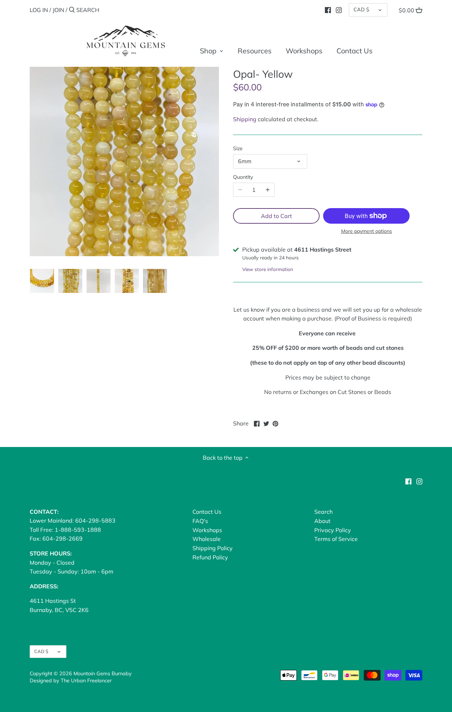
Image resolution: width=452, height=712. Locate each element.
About (322, 520)
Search (323, 511)
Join (58, 9)
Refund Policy (210, 557)
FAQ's (200, 520)
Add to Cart (276, 215)
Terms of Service (336, 538)
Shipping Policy (212, 548)
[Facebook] (328, 9)
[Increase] (267, 189)
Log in (39, 9)
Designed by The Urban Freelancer (71, 680)
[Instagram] (339, 9)
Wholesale (206, 538)
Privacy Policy (332, 530)
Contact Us (206, 511)
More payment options (366, 231)
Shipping (244, 119)
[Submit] (72, 10)
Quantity (243, 177)
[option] (42, 281)
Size (238, 149)
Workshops (207, 530)
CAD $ (361, 9)
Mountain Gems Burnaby (102, 673)
